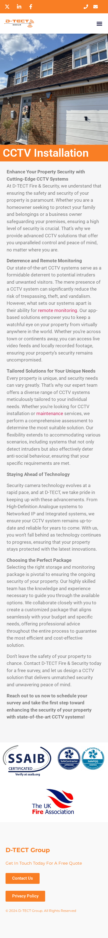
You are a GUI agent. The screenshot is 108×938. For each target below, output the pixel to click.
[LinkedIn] (20, 6)
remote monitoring (57, 310)
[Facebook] (31, 6)
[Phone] (87, 6)
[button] (99, 23)
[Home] (29, 23)
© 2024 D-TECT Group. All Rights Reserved (41, 911)
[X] (8, 6)
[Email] (96, 6)
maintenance (49, 413)
